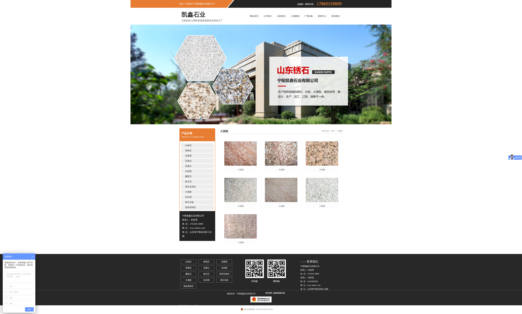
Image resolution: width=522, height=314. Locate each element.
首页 (333, 131)
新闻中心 (322, 16)
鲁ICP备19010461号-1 (189, 306)
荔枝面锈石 (190, 207)
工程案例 (295, 16)
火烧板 (188, 192)
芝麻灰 (188, 161)
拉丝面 (188, 197)
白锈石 (188, 145)
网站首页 (254, 16)
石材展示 (281, 16)
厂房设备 (308, 16)
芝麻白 (188, 166)
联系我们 (335, 16)
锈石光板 (189, 202)
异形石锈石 (190, 187)
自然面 (188, 171)
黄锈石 (188, 150)
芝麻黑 (188, 156)
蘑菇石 (188, 176)
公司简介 (267, 16)
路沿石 (188, 181)
